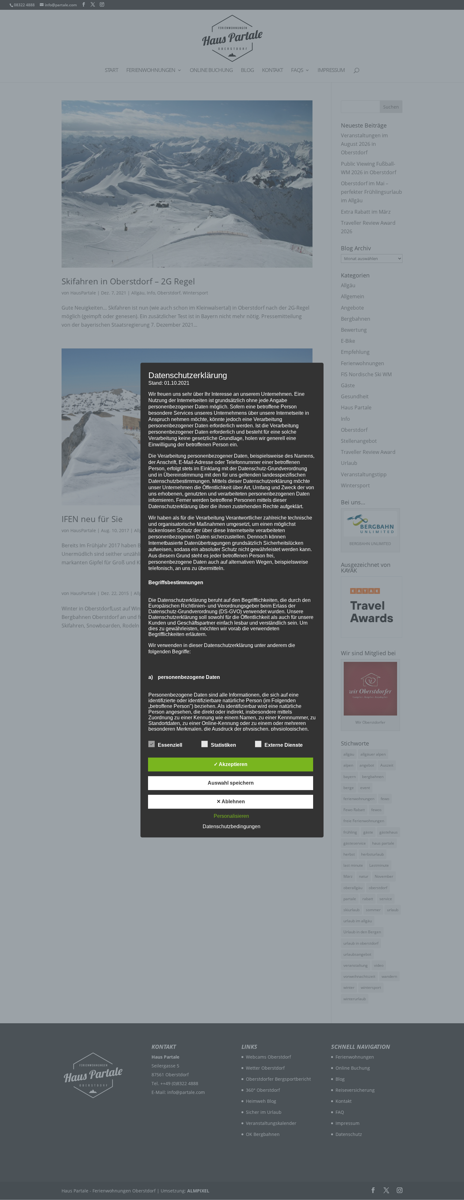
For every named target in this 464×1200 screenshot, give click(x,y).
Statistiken (223, 745)
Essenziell (170, 745)
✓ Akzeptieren (230, 764)
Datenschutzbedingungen (231, 826)
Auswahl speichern (231, 783)
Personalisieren (231, 816)
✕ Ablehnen (231, 801)
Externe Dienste (284, 745)
